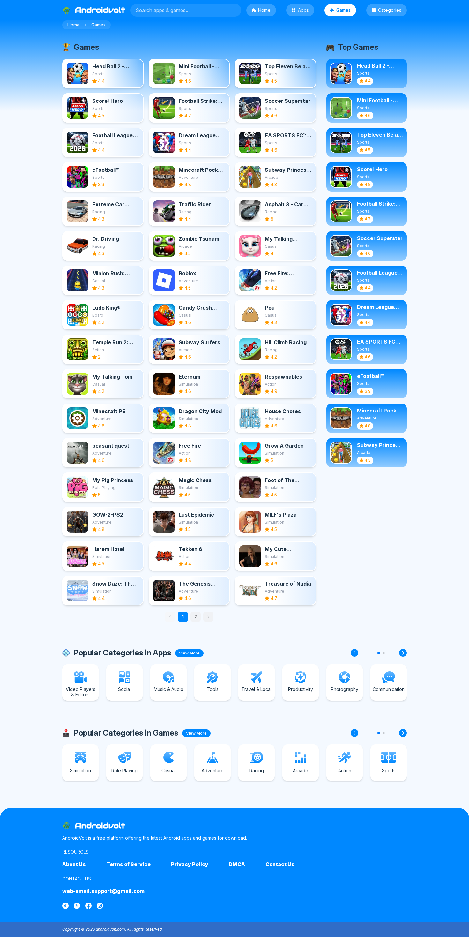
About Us (74, 864)
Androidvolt (100, 826)
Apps (303, 10)
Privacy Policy (189, 864)
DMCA (237, 864)
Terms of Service (128, 864)
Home (264, 10)
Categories (389, 10)
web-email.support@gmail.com (103, 891)
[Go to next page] (208, 617)
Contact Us (279, 864)
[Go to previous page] (170, 617)
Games (343, 10)
